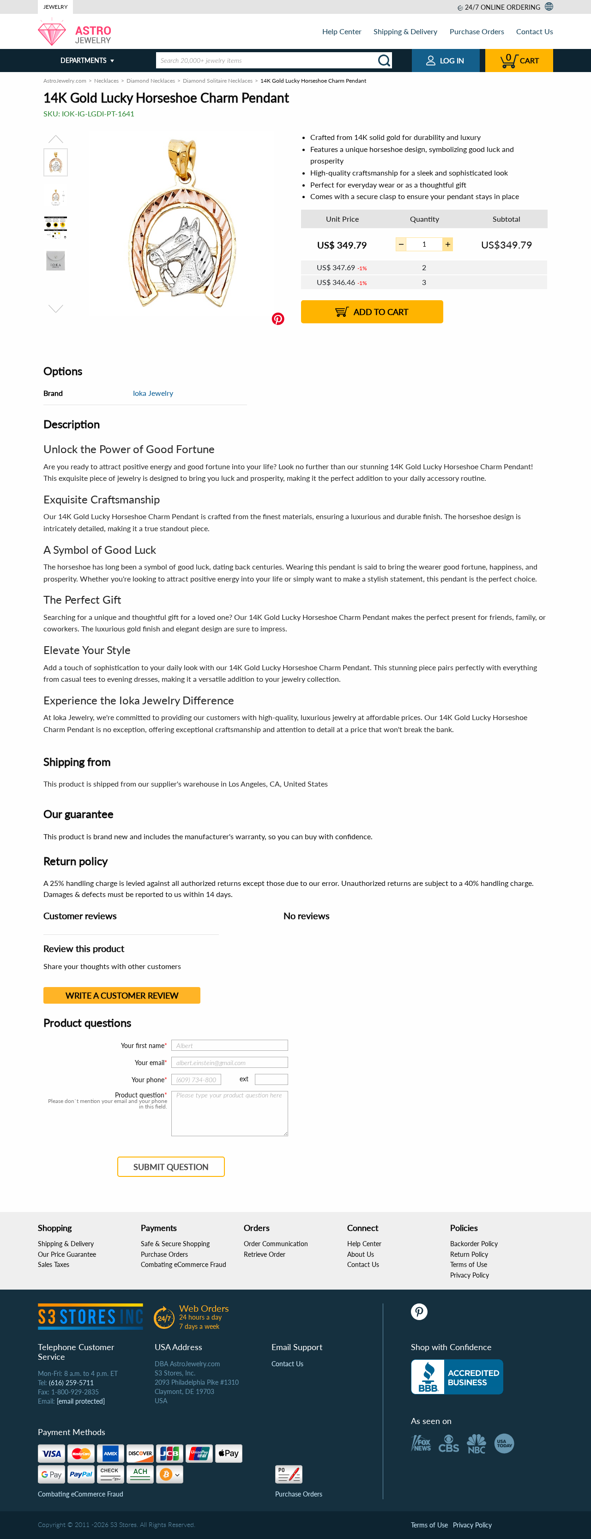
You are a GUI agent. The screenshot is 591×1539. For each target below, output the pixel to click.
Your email (149, 1062)
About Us (360, 1254)
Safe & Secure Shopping (175, 1244)
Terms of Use (468, 1264)
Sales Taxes (53, 1264)
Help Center (342, 31)
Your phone (148, 1080)
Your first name (142, 1045)
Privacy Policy (469, 1275)
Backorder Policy (474, 1244)
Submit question (171, 1167)
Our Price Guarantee (67, 1254)
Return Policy (469, 1254)
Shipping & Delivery (405, 31)
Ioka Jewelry (153, 392)
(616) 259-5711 (71, 1383)
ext (244, 1079)
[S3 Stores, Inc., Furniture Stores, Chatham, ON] (457, 1376)
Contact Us (534, 31)
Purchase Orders (477, 31)
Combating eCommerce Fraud (183, 1264)
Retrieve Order (264, 1254)
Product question (139, 1095)
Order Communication (276, 1244)
